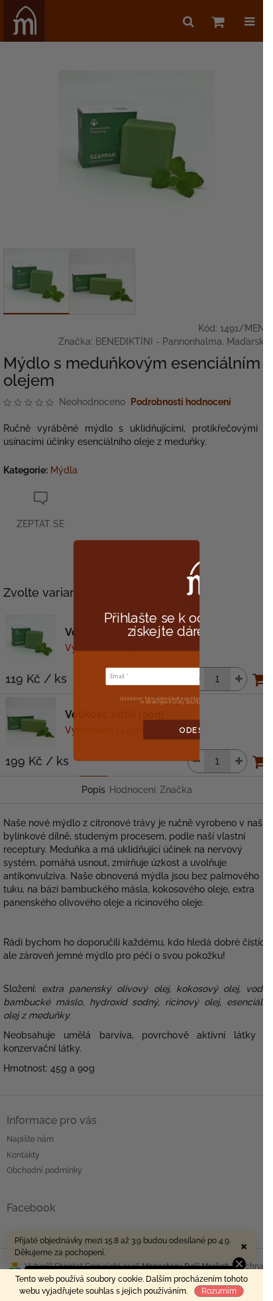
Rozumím (219, 1291)
